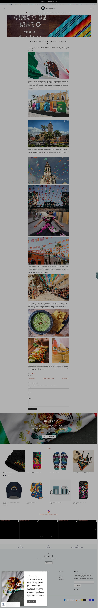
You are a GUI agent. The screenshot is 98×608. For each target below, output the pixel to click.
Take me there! (32, 601)
